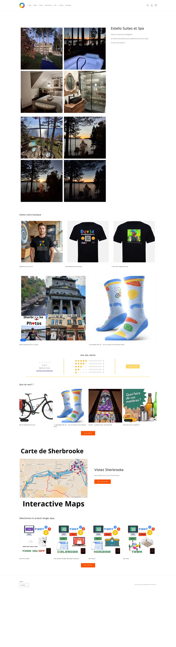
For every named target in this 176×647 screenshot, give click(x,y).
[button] (148, 5)
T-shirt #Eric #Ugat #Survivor (120, 266)
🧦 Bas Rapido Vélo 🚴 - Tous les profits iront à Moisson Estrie (106, 345)
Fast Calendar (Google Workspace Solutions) (66, 559)
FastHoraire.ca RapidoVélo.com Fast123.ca (147, 584)
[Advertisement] (55, 619)
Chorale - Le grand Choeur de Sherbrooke (100, 425)
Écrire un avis (132, 366)
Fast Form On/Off (24, 559)
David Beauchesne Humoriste (73, 266)
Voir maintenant (102, 481)
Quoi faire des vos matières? (131, 425)
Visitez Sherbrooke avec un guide (28, 345)
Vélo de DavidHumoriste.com (27, 425)
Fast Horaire (91, 559)
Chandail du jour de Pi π (26, 266)
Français (23, 585)
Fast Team (126, 559)
